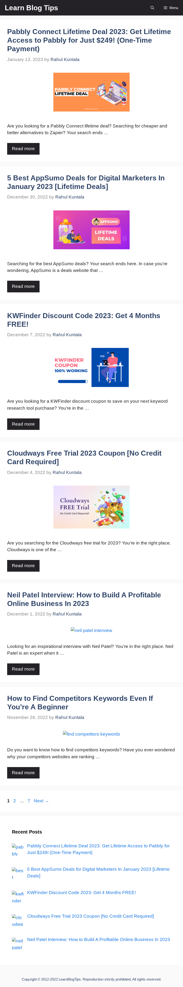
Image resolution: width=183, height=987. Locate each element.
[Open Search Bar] (152, 7)
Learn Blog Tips (31, 8)
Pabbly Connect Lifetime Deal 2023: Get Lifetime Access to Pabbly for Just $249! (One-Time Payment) (89, 40)
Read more (23, 148)
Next (41, 800)
